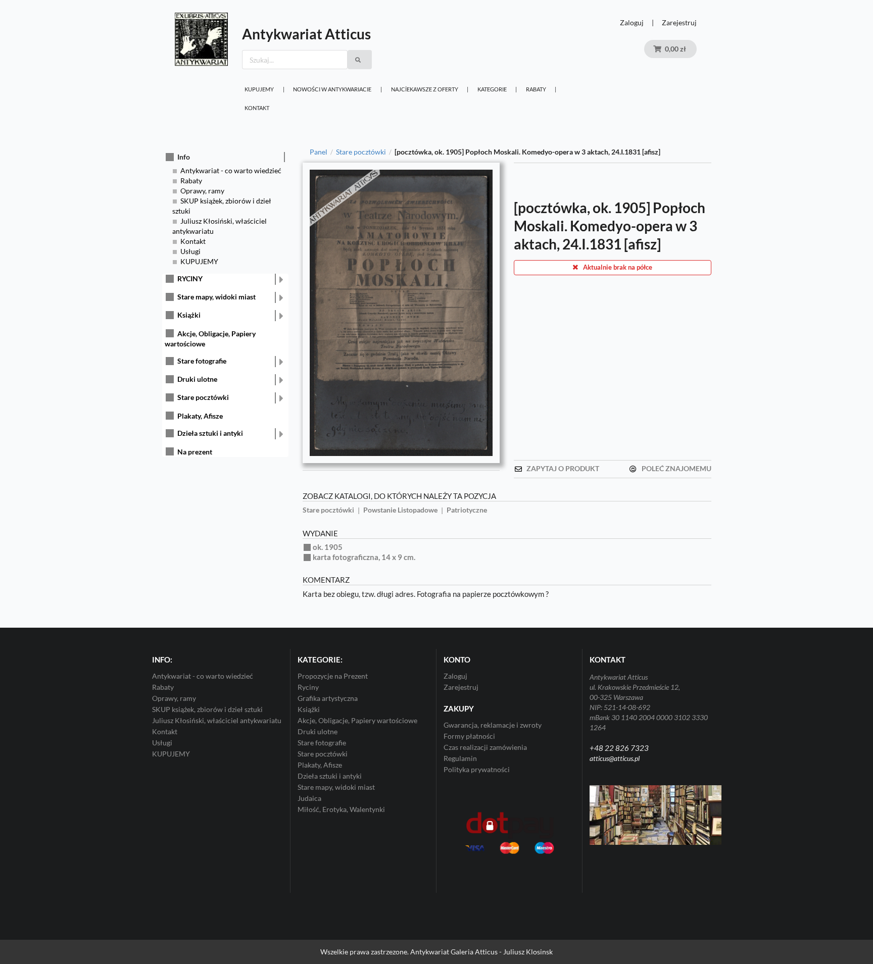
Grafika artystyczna (328, 698)
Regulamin (460, 758)
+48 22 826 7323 (619, 747)
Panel (318, 152)
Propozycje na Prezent (333, 676)
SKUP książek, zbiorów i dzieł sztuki (207, 709)
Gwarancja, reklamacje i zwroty (493, 725)
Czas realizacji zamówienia (485, 747)
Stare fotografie (201, 361)
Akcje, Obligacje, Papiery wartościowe (357, 720)
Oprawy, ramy (202, 190)
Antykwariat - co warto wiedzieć (230, 170)
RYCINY (190, 278)
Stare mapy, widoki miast (216, 296)
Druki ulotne (197, 379)
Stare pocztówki (203, 397)
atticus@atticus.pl (615, 758)
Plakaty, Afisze (200, 416)
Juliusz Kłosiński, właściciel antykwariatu (216, 720)
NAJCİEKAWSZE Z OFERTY (424, 89)
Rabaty (536, 89)
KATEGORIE (492, 89)
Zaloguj (632, 22)
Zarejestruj (679, 22)
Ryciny (308, 687)
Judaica (309, 798)
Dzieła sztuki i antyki (210, 433)
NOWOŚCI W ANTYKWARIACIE (332, 89)
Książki (189, 315)
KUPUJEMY (259, 89)
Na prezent (194, 451)
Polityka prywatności (477, 769)
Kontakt (257, 108)
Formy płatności (469, 736)
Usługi (190, 251)
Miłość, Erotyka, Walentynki (341, 809)
